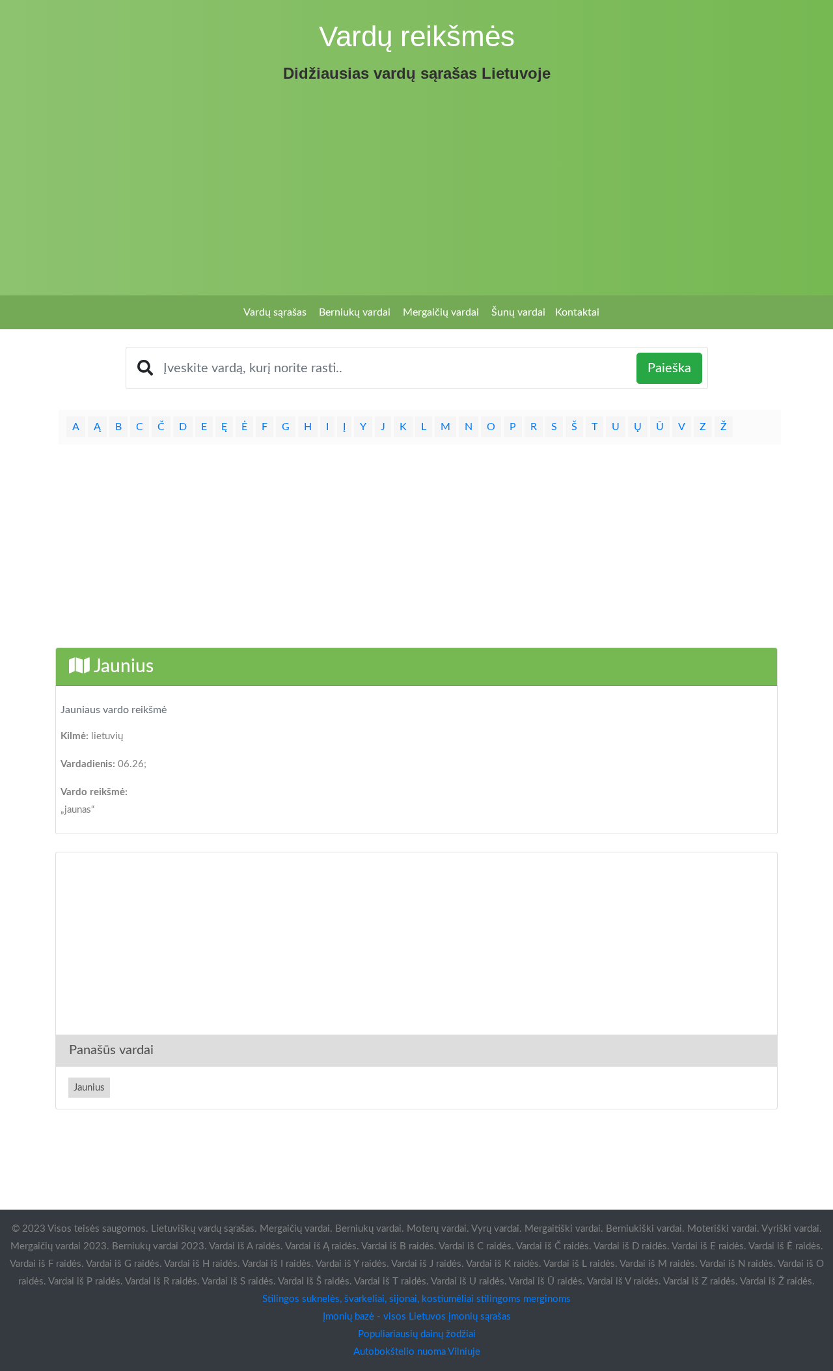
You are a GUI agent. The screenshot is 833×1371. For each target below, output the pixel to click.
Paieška (669, 368)
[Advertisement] (416, 185)
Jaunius (89, 1088)
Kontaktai (577, 312)
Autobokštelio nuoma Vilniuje (416, 1352)
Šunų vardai (518, 312)
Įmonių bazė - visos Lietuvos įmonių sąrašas (417, 1317)
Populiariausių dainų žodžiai (417, 1334)
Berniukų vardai (354, 312)
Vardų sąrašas (275, 312)
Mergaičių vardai (441, 312)
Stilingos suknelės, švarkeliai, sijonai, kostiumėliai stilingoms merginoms (416, 1299)
